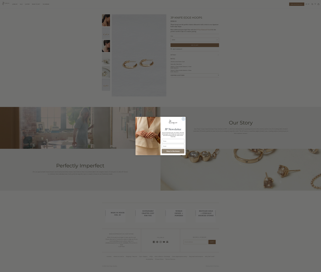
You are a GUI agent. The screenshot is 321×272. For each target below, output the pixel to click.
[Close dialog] (183, 119)
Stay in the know (173, 151)
